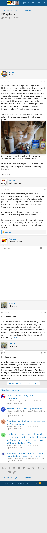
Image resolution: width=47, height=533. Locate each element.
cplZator (9, 426)
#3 (45, 312)
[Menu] (3, 2)
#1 (45, 81)
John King (10, 458)
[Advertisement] (23, 44)
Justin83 (9, 401)
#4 (45, 353)
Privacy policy (20, 483)
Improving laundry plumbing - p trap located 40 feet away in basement (25, 454)
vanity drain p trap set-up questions (24, 408)
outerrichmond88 (13, 411)
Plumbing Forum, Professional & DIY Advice (28, 401)
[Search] (44, 2)
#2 (45, 189)
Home (35, 483)
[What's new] (39, 2)
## (45, 248)
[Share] (41, 81)
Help (29, 483)
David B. (9, 445)
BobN (5, 18)
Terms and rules (8, 483)
